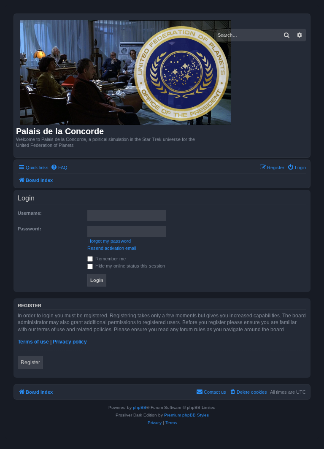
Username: (30, 213)
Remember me (110, 258)
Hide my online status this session (129, 265)
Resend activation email (111, 248)
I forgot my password (109, 240)
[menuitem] (59, 167)
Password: (29, 228)
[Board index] (126, 71)
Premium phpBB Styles (186, 415)
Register (30, 362)
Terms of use (33, 342)
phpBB (139, 407)
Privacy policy (70, 342)
